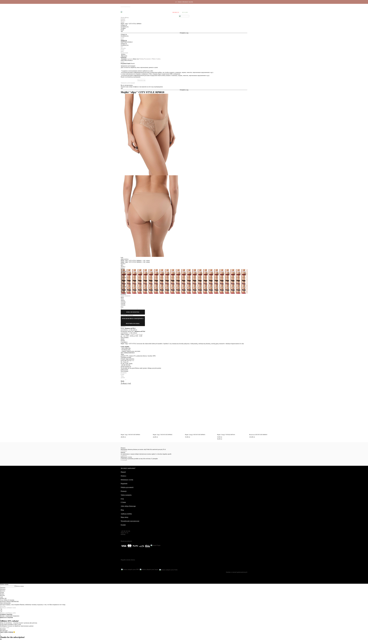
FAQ (122, 499)
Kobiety (128, 12)
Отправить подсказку (6, 614)
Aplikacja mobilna (126, 514)
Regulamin (124, 483)
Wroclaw (2, 595)
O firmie (201, 6)
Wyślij (122, 381)
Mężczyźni (138, 12)
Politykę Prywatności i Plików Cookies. (150, 59)
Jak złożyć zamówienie (211, 6)
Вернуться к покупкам (6, 617)
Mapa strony (124, 517)
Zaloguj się (124, 40)
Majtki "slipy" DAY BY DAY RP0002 (162, 434)
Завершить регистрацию (128, 83)
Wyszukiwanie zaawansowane (130, 521)
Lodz (1, 597)
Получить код (141, 80)
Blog (122, 510)
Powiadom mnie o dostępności (133, 318)
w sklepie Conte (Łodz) (136, 334)
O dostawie (124, 451)
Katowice (2, 591)
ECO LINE (185, 12)
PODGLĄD (133, 390)
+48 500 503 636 (126, 6)
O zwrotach (124, 460)
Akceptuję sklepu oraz (141, 59)
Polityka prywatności (127, 487)
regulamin (129, 59)
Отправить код (184, 33)
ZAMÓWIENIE (14, 601)
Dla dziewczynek (151, 12)
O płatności (124, 455)
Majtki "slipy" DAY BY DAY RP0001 (130, 434)
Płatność (228, 6)
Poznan (2, 592)
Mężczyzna (124, 56)
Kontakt (123, 525)
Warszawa (2, 589)
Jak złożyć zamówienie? (128, 468)
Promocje (175, 12)
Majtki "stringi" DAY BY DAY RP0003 (195, 434)
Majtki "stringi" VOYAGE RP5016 (226, 434)
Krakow (2, 594)
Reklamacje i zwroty (237, 6)
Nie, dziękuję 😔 (10, 632)
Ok (1, 639)
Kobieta (123, 54)
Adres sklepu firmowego (128, 506)
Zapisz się (3, 632)
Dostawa (221, 6)
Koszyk (244, 12)
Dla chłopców (164, 12)
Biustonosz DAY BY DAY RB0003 (258, 434)
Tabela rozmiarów (126, 495)
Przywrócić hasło (125, 63)
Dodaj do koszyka (132, 312)
